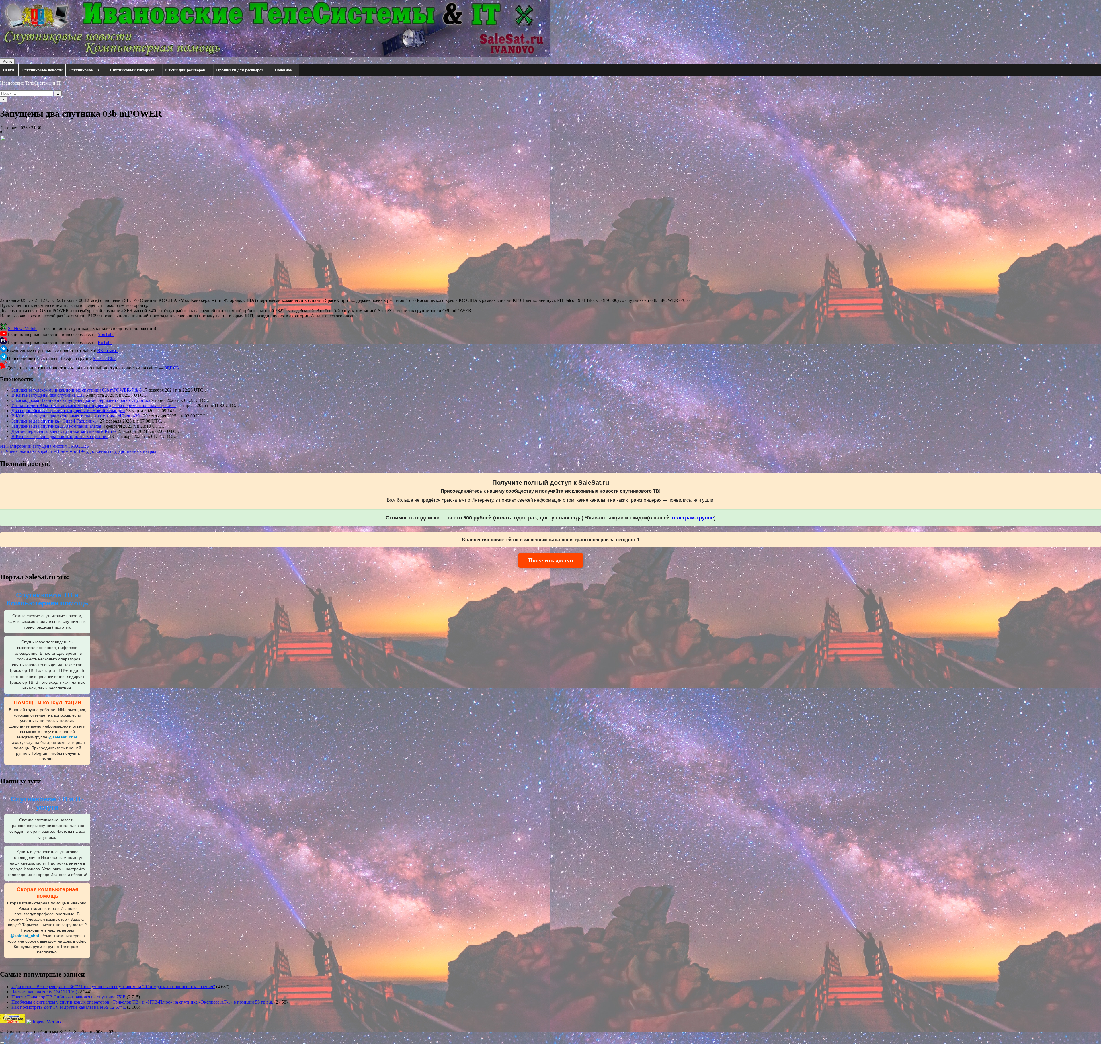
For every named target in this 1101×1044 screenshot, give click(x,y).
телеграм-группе (692, 518)
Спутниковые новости (42, 70)
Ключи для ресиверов (185, 70)
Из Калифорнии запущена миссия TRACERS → (47, 446)
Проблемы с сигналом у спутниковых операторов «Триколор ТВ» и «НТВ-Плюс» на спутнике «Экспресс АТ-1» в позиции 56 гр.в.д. (142, 1002)
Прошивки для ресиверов (240, 70)
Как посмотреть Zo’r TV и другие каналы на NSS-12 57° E (68, 1007)
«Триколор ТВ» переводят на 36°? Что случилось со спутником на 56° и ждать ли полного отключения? (113, 986)
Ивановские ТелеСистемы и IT (30, 83)
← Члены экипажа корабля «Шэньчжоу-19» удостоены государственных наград (78, 451)
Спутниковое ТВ (84, 70)
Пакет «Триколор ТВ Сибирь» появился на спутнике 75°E (68, 996)
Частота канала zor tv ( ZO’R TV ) (44, 991)
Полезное (283, 70)
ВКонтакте (107, 350)
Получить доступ (550, 560)
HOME (9, 70)
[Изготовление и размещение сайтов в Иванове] (12, 1021)
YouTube (106, 334)
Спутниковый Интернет (132, 70)
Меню (7, 61)
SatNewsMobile (22, 328)
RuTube (105, 342)
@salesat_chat (62, 737)
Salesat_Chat (104, 358)
